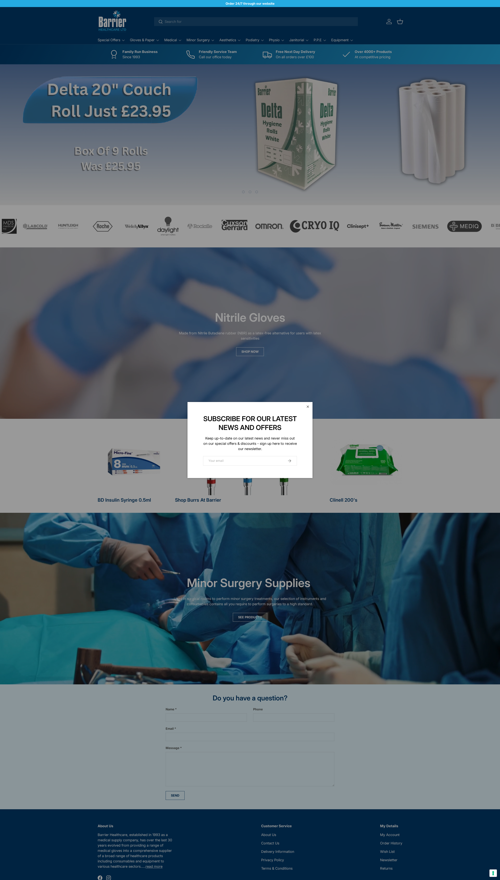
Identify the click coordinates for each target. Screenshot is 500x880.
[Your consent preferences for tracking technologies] (493, 873)
